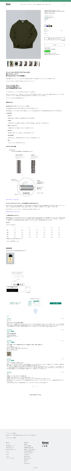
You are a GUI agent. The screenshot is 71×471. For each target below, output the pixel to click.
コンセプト (30, 4)
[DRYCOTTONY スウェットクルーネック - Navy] (7, 421)
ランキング (8, 444)
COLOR (47, 24)
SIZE (45, 28)
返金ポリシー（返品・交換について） (30, 449)
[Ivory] (55, 26)
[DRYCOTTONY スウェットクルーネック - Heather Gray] (6, 421)
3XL (61, 30)
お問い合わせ (26, 442)
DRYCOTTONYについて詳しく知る (12, 199)
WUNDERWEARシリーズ (10, 445)
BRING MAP (26, 459)
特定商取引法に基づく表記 (28, 447)
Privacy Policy (26, 454)
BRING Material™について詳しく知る (13, 211)
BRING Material (27, 456)
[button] (46, 17)
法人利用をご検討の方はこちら (29, 451)
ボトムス (7, 456)
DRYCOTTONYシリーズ (10, 447)
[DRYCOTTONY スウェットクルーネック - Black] (10, 421)
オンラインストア (23, 4)
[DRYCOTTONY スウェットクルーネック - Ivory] (12, 421)
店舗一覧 (39, 4)
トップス (7, 452)
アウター (7, 454)
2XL (58, 30)
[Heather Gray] (45, 26)
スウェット (12, 419)
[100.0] (35, 311)
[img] (9, 318)
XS (45, 30)
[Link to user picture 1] (9, 354)
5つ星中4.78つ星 (18, 302)
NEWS (25, 461)
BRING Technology (27, 458)
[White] (53, 26)
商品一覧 (7, 442)
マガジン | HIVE (45, 4)
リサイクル (35, 4)
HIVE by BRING (26, 463)
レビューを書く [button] (55, 303)
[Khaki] (49, 26)
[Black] (51, 26)
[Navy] (47, 26)
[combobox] (18, 284)
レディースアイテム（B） (10, 458)
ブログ (49, 4)
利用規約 (25, 444)
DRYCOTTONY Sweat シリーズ (11, 449)
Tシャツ (7, 451)
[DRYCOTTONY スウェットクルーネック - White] (11, 421)
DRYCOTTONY (8, 419)
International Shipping (28, 452)
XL (55, 30)
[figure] (11, 284)
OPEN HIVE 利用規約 (27, 445)
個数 (45, 33)
